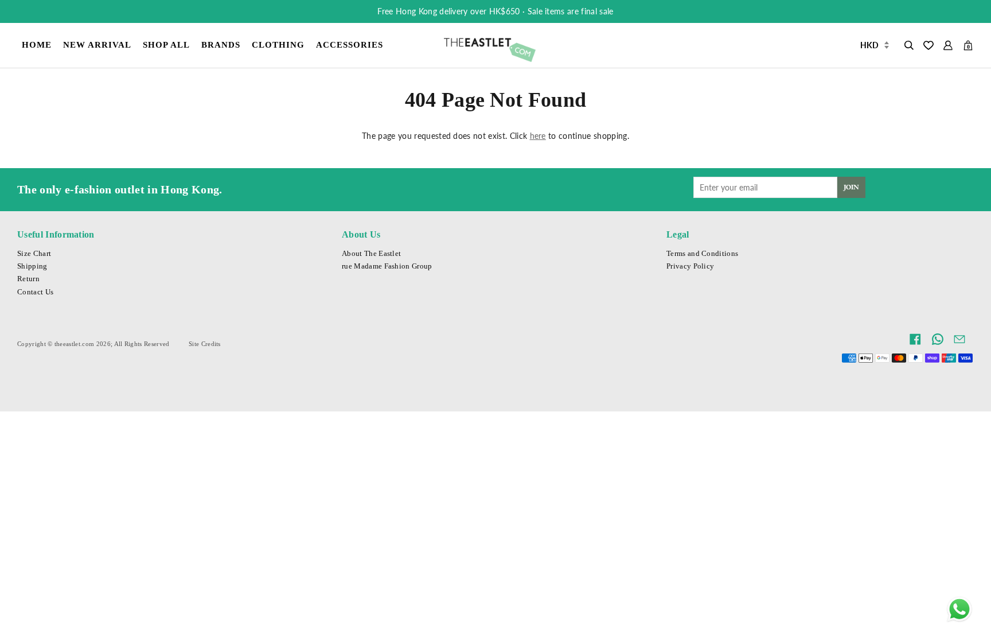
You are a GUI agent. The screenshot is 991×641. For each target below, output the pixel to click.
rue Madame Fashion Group (387, 266)
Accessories (349, 44)
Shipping (32, 266)
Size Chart (34, 254)
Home (37, 44)
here (538, 136)
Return (28, 279)
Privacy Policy (690, 266)
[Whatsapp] (959, 609)
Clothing (278, 44)
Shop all (166, 44)
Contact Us (35, 292)
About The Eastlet (371, 254)
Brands (220, 44)
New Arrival (97, 44)
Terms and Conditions (702, 254)
